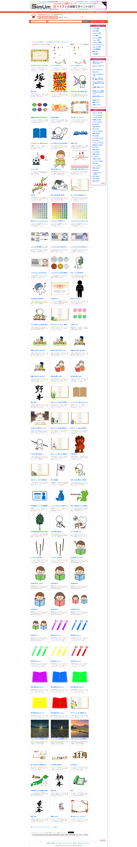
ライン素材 (95, 35)
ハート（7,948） (97, 165)
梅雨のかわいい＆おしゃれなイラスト (98, 62)
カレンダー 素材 (97, 47)
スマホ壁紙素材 (97, 49)
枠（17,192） (96, 129)
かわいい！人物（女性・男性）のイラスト (98, 78)
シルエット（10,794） (98, 142)
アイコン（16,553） (98, 131)
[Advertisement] (21, 37)
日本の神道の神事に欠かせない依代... (39, 531)
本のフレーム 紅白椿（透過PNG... (59, 428)
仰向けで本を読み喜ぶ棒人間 (57, 195)
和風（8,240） (96, 154)
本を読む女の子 (34, 609)
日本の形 (33, 195)
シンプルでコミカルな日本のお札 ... (59, 246)
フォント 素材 (96, 40)
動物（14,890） (97, 133)
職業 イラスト (96, 102)
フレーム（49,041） (98, 115)
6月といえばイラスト (98, 69)
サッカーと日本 (34, 169)
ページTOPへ (103, 840)
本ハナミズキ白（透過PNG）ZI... (78, 195)
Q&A (82, 12)
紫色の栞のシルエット (56, 635)
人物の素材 (95, 53)
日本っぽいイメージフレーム (77, 117)
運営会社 (75, 843)
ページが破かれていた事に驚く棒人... (39, 324)
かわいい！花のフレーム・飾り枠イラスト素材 (98, 83)
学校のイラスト (97, 100)
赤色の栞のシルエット (76, 661)
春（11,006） (96, 140)
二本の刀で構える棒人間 (36, 454)
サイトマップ (87, 843)
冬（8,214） (96, 156)
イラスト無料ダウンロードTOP (52, 41)
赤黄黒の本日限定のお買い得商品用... (59, 91)
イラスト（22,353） (98, 122)
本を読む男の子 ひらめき (77, 557)
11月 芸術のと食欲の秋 (56, 764)
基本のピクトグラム (75, 298)
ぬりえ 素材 (96, 30)
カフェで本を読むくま (76, 531)
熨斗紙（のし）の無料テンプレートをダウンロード (98, 92)
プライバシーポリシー (67, 843)
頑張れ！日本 (74, 143)
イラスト (78, 12)
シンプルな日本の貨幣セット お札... (39, 246)
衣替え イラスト (97, 104)
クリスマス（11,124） (98, 138)
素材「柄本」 (54, 790)
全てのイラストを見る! (98, 21)
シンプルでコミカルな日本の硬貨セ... (59, 272)
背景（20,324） (97, 126)
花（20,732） (96, 124)
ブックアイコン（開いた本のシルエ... (79, 402)
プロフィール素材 (97, 42)
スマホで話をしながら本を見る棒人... (59, 143)
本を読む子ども (34, 635)
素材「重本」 (34, 816)
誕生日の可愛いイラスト (98, 97)
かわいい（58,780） (98, 112)
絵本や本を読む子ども (56, 169)
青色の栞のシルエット (76, 635)
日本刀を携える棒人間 (56, 531)
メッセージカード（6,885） (97, 173)
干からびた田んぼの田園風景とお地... (39, 738)
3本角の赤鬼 (74, 454)
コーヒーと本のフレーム (56, 65)
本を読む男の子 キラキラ (37, 583)
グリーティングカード (98, 44)
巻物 (72, 790)
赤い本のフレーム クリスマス (78, 816)
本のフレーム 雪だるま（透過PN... (59, 454)
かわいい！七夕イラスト (98, 66)
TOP (74, 12)
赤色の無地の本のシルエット (57, 712)
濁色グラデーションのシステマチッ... (39, 221)
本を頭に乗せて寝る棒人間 (37, 298)
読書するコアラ (54, 816)
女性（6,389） (96, 181)
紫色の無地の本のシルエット (37, 687)
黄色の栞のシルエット (56, 661)
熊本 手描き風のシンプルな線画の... (79, 505)
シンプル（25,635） (98, 117)
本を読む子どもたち (75, 609)
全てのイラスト (65, 41)
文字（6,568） (96, 178)
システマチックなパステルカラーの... (79, 221)
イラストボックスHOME (37, 41)
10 (49, 827)
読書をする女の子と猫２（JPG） (58, 350)
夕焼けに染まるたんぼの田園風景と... (79, 738)
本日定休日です (54, 298)
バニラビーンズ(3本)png (36, 557)
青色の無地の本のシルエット (57, 687)
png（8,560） (96, 151)
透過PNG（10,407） (98, 145)
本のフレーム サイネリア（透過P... (59, 324)
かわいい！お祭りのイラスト (98, 75)
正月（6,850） (96, 176)
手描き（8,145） (97, 158)
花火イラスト (96, 72)
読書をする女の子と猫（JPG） (38, 376)
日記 (85, 12)
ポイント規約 (59, 843)
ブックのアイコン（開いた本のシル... (39, 143)
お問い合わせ (80, 843)
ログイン (105, 12)
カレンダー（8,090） (98, 161)
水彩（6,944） (96, 168)
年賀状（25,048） (97, 119)
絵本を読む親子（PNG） (56, 376)
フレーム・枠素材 (97, 37)
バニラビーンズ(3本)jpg (56, 557)
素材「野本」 (34, 402)
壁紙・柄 (95, 51)
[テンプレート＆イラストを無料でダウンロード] (91, 187)
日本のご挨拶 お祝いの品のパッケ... (79, 169)
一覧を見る (103, 183)
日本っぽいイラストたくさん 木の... (39, 65)
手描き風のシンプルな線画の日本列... (39, 790)
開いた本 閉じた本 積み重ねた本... (39, 764)
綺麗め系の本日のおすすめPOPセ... (39, 117)
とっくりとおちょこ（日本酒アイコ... (59, 505)
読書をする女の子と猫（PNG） (38, 350)
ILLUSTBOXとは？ (91, 12)
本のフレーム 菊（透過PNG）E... (79, 712)
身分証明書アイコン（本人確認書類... (39, 505)
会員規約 (53, 843)
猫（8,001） (96, 163)
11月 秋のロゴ (74, 764)
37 (53, 827)
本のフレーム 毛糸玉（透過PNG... (79, 428)
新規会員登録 (99, 12)
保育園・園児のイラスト (98, 87)
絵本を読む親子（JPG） (76, 376)
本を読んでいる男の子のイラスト (38, 428)
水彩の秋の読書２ (55, 117)
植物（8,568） (96, 149)
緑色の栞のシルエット (36, 661)
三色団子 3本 (74, 324)
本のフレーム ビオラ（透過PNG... (39, 479)
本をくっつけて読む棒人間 (77, 272)
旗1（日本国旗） (55, 479)
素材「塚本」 (34, 91)
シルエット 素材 (97, 33)
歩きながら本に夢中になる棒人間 (78, 479)
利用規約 (48, 843)
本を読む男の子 (54, 583)
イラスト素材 (96, 28)
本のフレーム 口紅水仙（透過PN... (59, 402)
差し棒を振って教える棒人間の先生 (79, 91)
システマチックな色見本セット (58, 221)
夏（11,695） (96, 135)
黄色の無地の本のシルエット (37, 712)
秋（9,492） (96, 147)
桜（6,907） (96, 170)
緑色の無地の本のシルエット (77, 687)
